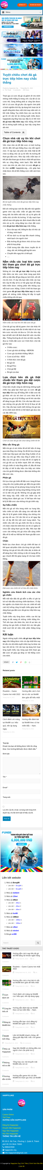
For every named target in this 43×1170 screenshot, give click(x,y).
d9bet (18, 903)
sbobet (16, 931)
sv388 (14, 934)
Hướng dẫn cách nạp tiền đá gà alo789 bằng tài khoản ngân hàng (26, 954)
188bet (18, 920)
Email (5, 787)
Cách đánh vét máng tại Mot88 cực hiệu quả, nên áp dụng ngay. (26, 995)
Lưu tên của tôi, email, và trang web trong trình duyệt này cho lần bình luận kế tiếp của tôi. (19, 811)
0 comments (17, 90)
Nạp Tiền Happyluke (11, 1131)
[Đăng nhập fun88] (21, 63)
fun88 (15, 913)
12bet (15, 896)
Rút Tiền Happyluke (10, 1134)
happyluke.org (8, 119)
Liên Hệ (21, 1166)
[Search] (38, 943)
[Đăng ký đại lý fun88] (21, 22)
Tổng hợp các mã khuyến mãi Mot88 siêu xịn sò (25, 1063)
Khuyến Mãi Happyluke (12, 1128)
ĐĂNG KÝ (22, 5)
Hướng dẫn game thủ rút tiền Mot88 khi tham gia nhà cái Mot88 (27, 1077)
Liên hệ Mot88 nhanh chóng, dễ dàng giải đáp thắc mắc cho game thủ (26, 1037)
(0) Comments (26, 1043)
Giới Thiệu (24, 1163)
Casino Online (8, 1115)
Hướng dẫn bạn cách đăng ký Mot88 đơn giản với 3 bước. (25, 1022)
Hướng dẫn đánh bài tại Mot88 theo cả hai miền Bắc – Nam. (30, 722)
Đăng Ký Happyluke (10, 1125)
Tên (5, 777)
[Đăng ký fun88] (21, 851)
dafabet (16, 893)
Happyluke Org (15, 1163)
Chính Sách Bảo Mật (36, 1163)
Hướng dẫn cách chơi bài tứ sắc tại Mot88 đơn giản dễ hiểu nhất (31, 694)
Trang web (6, 797)
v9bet (15, 927)
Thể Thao (6, 1117)
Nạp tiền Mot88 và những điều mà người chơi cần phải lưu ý (27, 1049)
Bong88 (18, 885)
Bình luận (6, 754)
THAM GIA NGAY (35, 5)
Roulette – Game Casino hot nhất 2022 (26, 968)
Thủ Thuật (8, 90)
